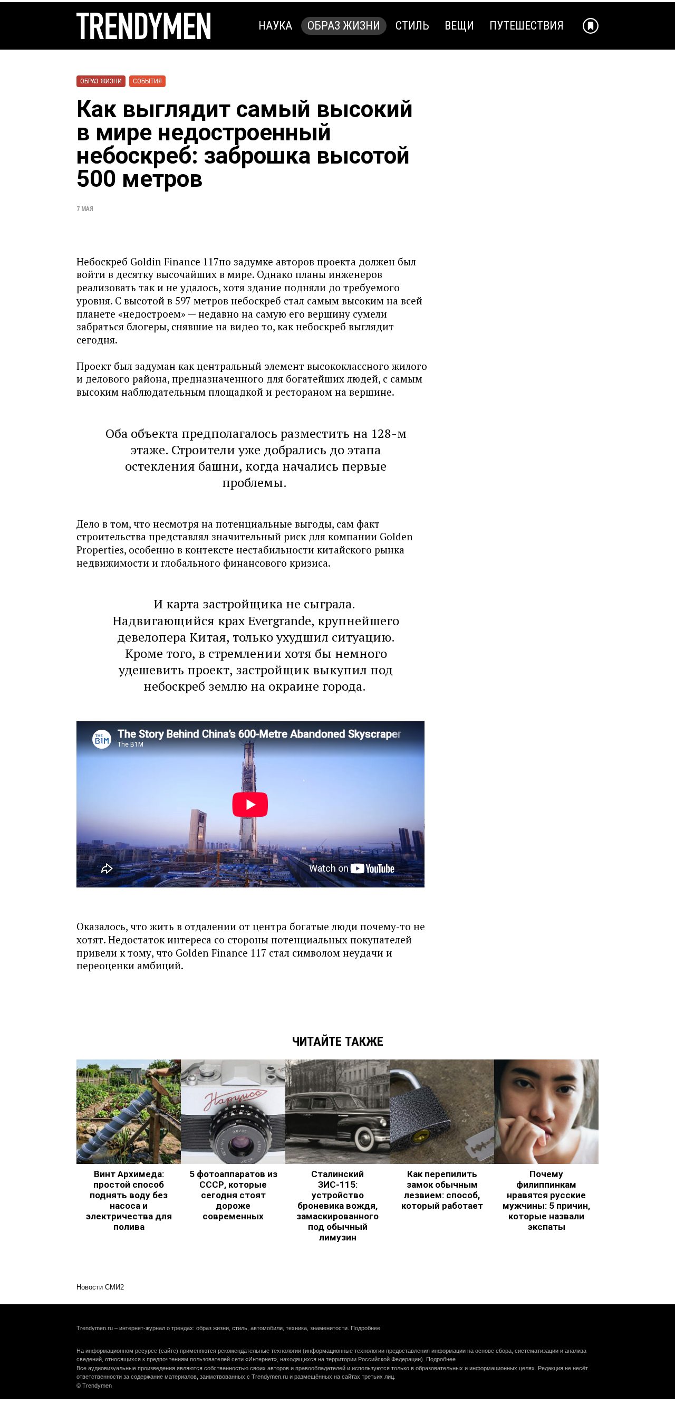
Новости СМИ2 (100, 1287)
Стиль (412, 25)
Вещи (459, 25)
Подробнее (365, 1328)
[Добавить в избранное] (591, 26)
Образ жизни (343, 25)
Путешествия (526, 25)
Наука (275, 25)
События (147, 81)
